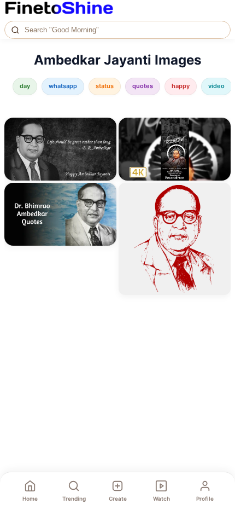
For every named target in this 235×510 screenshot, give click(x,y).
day (25, 86)
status (105, 86)
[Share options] (104, 129)
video (216, 86)
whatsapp (63, 86)
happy (181, 86)
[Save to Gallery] (104, 149)
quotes (142, 86)
